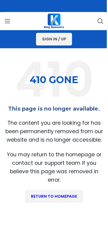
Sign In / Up (54, 39)
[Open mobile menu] (8, 21)
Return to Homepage (54, 196)
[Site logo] (54, 20)
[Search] (100, 21)
